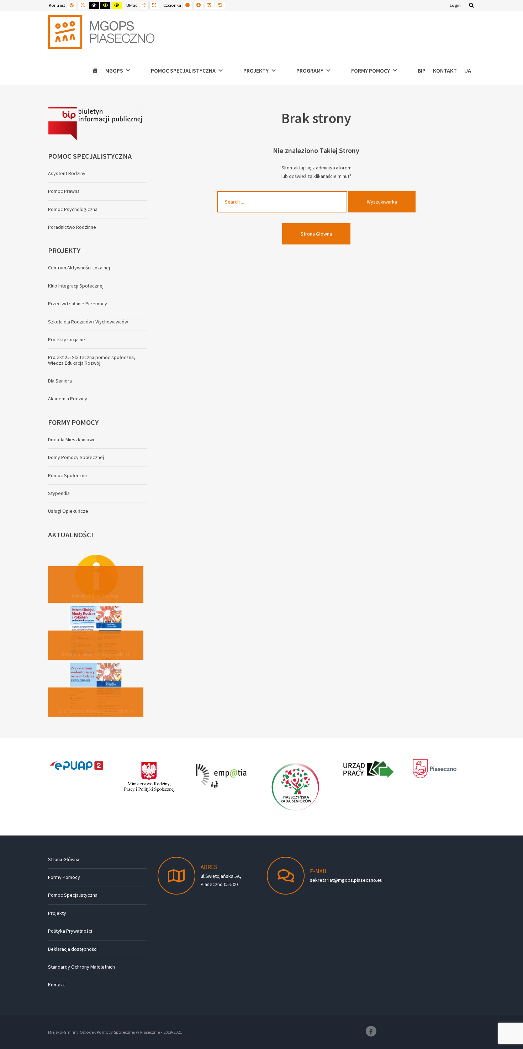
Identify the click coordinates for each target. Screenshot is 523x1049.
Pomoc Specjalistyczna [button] (183, 70)
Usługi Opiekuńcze (68, 511)
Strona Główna (316, 234)
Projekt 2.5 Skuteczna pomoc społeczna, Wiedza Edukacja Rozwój (91, 360)
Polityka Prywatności (70, 931)
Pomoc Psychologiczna (72, 209)
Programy (309, 70)
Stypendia (59, 493)
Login (455, 5)
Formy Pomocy (64, 877)
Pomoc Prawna (64, 191)
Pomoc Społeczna (67, 475)
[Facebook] (371, 1031)
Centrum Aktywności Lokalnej (79, 267)
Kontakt (445, 70)
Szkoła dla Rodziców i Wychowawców (88, 321)
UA (467, 70)
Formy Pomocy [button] (370, 70)
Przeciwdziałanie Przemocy (77, 303)
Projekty (57, 913)
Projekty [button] (256, 70)
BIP (422, 70)
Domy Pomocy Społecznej (76, 457)
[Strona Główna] (95, 70)
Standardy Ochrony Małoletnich (81, 967)
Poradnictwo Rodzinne (72, 227)
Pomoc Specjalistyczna (72, 895)
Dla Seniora (60, 381)
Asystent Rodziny (66, 173)
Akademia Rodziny (67, 398)
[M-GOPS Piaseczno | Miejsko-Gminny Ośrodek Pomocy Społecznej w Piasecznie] (101, 32)
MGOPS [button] (114, 70)
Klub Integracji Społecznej (76, 286)
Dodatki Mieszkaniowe (72, 439)
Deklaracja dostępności (72, 949)
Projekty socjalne (66, 339)
